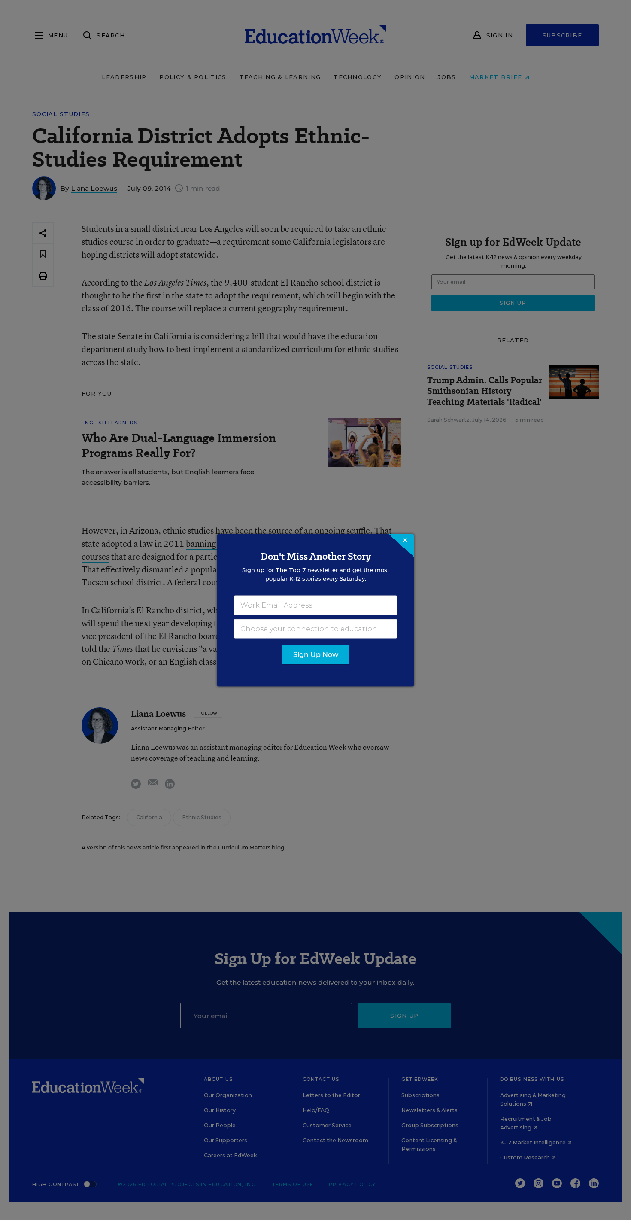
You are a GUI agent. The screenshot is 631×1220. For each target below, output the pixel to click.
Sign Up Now (315, 654)
